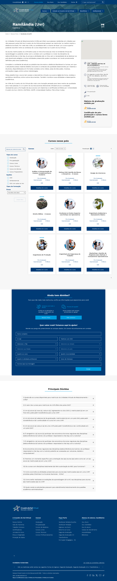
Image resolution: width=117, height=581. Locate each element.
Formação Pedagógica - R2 (67, 540)
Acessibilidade (17, 2)
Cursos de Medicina (42, 527)
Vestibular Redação (65, 525)
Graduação (13, 157)
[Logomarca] (23, 10)
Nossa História (17, 522)
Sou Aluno (50, 2)
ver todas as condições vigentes (93, 563)
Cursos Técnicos (15, 166)
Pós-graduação (14, 160)
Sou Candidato (62, 2)
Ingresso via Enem (65, 527)
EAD (11, 177)
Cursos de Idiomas (15, 169)
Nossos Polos (14, 34)
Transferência (63, 537)
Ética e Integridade (19, 535)
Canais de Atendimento (89, 530)
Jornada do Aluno (18, 532)
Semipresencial (14, 180)
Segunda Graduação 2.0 (66, 535)
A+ (26, 2)
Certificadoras (17, 530)
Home (7, 34)
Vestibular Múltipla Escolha (67, 522)
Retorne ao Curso (64, 530)
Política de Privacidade (35, 577)
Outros (73, 2)
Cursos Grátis (38, 2)
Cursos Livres (14, 163)
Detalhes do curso (42, 188)
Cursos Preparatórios (16, 172)
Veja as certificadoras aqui (20, 577)
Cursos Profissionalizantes (44, 535)
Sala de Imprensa (18, 525)
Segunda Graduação (65, 532)
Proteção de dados (19, 537)
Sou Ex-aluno (86, 527)
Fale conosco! (71, 317)
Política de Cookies (48, 577)
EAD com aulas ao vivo (17, 183)
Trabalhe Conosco (18, 527)
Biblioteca (85, 535)
